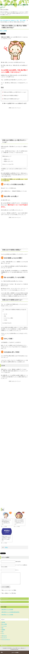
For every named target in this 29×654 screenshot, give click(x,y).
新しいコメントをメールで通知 (9, 590)
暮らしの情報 (3, 30)
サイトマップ (4, 637)
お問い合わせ (4, 635)
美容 (2, 627)
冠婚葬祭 (3, 629)
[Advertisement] (14, 123)
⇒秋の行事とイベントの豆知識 (7, 614)
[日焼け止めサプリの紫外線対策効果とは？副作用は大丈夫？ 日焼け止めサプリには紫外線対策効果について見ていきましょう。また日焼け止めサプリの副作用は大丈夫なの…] (6, 515)
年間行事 (3, 622)
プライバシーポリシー (6, 639)
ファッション (4, 625)
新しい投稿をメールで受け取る (9, 593)
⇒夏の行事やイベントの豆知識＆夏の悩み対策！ (10, 612)
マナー (3, 633)
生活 (2, 631)
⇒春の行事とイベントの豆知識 (7, 609)
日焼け (6, 547)
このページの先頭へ (15, 652)
